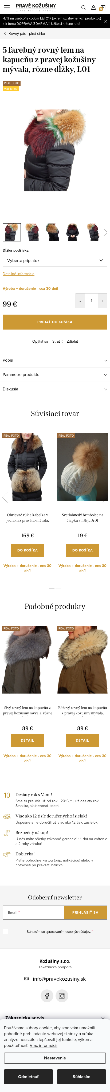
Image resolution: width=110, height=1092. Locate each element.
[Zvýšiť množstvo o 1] (102, 300)
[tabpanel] (27, 504)
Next (105, 497)
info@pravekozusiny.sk (59, 979)
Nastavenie (55, 1058)
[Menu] (7, 7)
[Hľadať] (83, 7)
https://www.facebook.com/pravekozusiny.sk (47, 995)
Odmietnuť (28, 1077)
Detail (27, 740)
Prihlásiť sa (85, 912)
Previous (4, 497)
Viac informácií (43, 1045)
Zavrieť (28, 337)
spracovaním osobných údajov (68, 931)
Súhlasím (82, 1077)
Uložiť (12, 337)
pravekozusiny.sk (62, 995)
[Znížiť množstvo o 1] (80, 300)
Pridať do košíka (55, 321)
